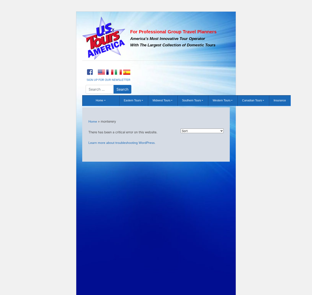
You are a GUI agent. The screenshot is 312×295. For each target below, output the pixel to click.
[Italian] (118, 72)
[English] (101, 72)
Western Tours (221, 100)
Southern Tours (191, 100)
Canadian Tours (252, 100)
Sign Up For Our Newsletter (108, 80)
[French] (109, 72)
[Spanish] (126, 72)
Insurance (280, 100)
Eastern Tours (132, 100)
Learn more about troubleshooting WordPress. (122, 143)
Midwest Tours (161, 100)
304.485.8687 (108, 65)
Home (99, 100)
